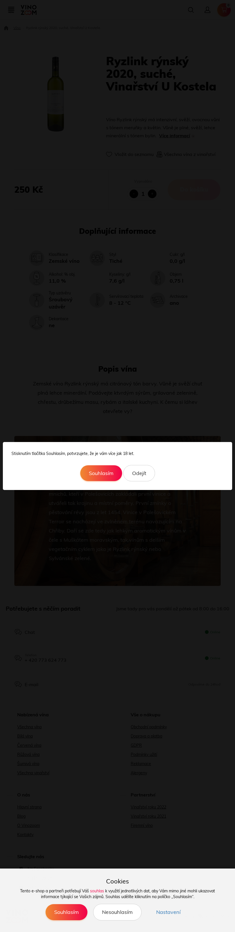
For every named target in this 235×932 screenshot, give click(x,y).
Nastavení (168, 912)
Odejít (139, 473)
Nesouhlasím (117, 912)
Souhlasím (101, 473)
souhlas (97, 891)
